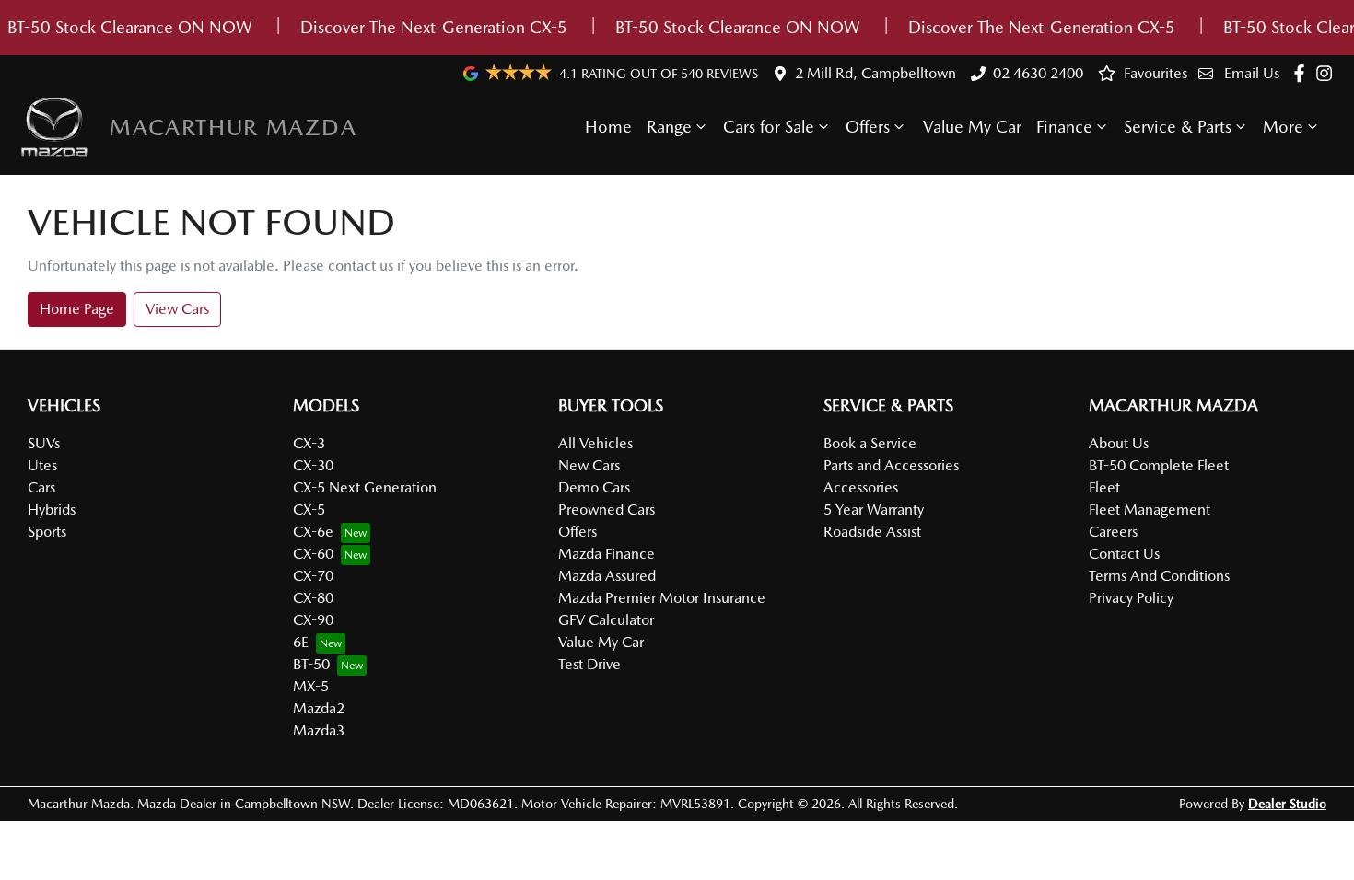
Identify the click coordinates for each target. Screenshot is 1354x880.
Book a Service (869, 443)
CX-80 (313, 598)
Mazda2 (318, 708)
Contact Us (1124, 553)
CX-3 (309, 443)
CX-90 (313, 620)
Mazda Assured (607, 576)
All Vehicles (595, 443)
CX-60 (313, 553)
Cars (41, 487)
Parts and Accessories (891, 465)
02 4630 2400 (1038, 73)
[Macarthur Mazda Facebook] (1302, 73)
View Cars (177, 309)
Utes (42, 465)
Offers (868, 126)
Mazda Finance (606, 553)
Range (669, 126)
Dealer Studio (1287, 803)
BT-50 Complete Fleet (1159, 465)
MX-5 (311, 686)
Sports (47, 531)
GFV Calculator (606, 620)
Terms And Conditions (1159, 576)
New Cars (589, 465)
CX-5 (309, 509)
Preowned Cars (606, 509)
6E (301, 642)
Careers (1113, 531)
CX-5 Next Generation (365, 487)
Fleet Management (1149, 509)
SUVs (44, 443)
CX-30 (313, 465)
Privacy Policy (1131, 598)
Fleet (1104, 487)
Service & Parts (1177, 126)
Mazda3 (318, 730)
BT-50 (311, 664)
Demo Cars (594, 487)
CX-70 (313, 576)
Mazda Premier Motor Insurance (661, 598)
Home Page (77, 309)
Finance (1064, 126)
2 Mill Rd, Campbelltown (875, 73)
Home (608, 126)
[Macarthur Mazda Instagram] (1327, 73)
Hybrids (52, 509)
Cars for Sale (768, 126)
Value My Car (972, 126)
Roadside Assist (872, 531)
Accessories (860, 487)
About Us (1119, 443)
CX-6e (313, 531)
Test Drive (589, 664)
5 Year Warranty (873, 509)
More (1283, 126)
